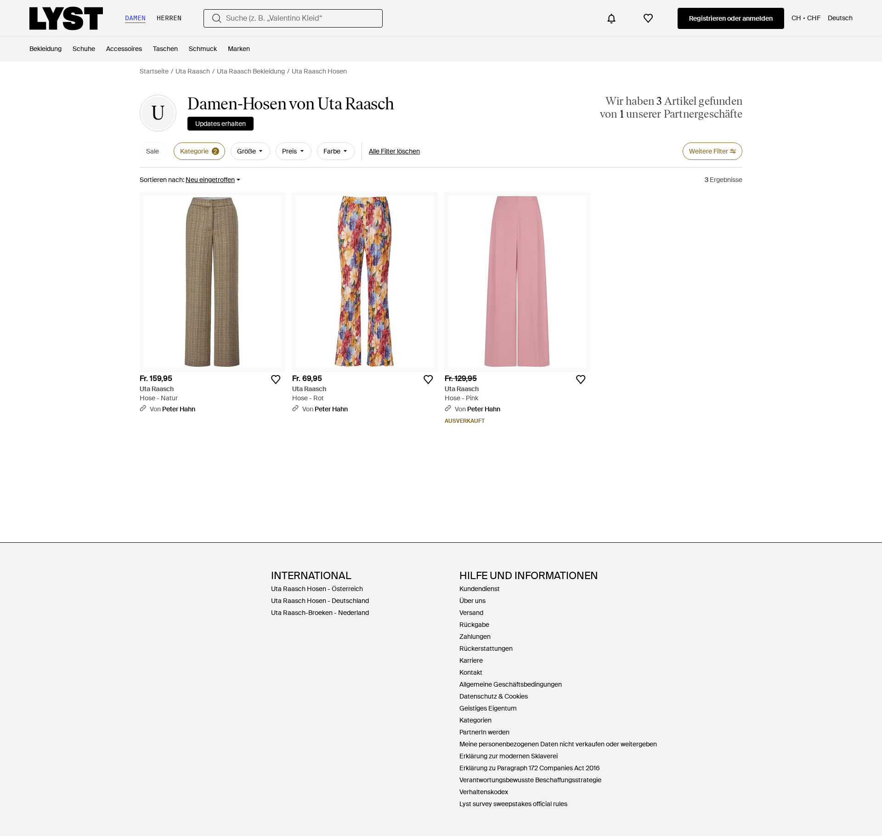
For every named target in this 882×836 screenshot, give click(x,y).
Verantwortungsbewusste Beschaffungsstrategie (530, 780)
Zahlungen (475, 636)
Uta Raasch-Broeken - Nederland (320, 613)
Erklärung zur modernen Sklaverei (508, 756)
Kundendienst (479, 589)
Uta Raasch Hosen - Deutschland (320, 601)
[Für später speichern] (275, 379)
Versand (471, 613)
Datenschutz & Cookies (493, 696)
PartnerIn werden (484, 732)
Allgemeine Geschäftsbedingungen (510, 684)
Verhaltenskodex (483, 792)
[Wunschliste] (648, 18)
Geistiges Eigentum (488, 708)
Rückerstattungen (486, 648)
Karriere (471, 660)
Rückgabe (474, 624)
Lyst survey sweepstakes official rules (513, 804)
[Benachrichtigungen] (611, 18)
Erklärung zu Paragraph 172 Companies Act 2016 (529, 768)
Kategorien (475, 720)
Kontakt (470, 672)
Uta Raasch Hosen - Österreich (317, 589)
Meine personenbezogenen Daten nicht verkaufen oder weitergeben (558, 744)
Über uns (472, 601)
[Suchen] (216, 18)
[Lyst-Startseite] (66, 18)
